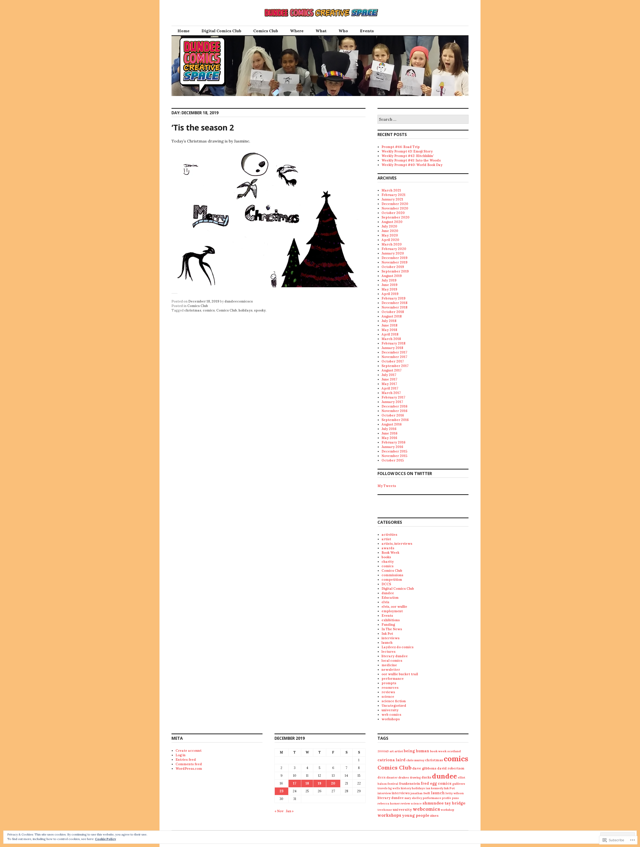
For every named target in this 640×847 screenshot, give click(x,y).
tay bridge (455, 803)
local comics (392, 660)
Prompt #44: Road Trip (401, 147)
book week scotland (445, 751)
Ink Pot (387, 634)
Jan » (290, 811)
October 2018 (393, 312)
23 (282, 791)
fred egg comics (436, 783)
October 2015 (393, 460)
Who (343, 30)
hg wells (394, 788)
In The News (392, 629)
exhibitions (391, 620)
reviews (388, 692)
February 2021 (394, 195)
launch (387, 642)
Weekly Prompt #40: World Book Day (412, 165)
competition (392, 580)
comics (209, 310)
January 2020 (393, 253)
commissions (392, 575)
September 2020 (396, 217)
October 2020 (393, 213)
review (405, 803)
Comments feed (189, 764)
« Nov (279, 811)
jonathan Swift (420, 793)
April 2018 (390, 334)
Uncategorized (394, 706)
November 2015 (394, 456)
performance (393, 678)
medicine (389, 665)
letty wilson (455, 793)
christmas (192, 310)
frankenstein (409, 784)
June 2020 (390, 231)
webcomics (426, 809)
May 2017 (389, 384)
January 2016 (392, 447)
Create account (189, 750)
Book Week (390, 552)
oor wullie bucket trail (400, 674)
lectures (389, 652)
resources (390, 688)
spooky (260, 310)
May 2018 (389, 330)
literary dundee (395, 656)
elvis (385, 602)
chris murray (415, 760)
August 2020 (392, 222)
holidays (245, 310)
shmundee (433, 803)
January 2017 (392, 402)
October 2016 (393, 415)
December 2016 (395, 406)
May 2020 (390, 235)
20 (333, 783)
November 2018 (395, 307)
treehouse (385, 810)
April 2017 (390, 388)
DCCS (386, 584)
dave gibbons (424, 768)
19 (319, 783)
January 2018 (392, 348)
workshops (391, 719)
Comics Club (265, 30)
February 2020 (394, 249)
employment (392, 611)
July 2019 (389, 280)
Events (367, 30)
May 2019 (389, 289)
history (406, 788)
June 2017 (389, 379)
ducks (426, 777)
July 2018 (389, 321)
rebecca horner (389, 803)
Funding (388, 624)
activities (389, 534)
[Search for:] (423, 120)
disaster (392, 777)
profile (446, 798)
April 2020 (390, 240)
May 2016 (389, 438)
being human (416, 750)
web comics (391, 714)
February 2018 (394, 343)
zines (434, 816)
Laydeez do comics (398, 647)
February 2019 (394, 298)
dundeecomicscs (238, 301)
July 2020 (389, 226)
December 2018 (395, 303)
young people (415, 815)
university (390, 710)
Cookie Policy (105, 839)
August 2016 (392, 424)
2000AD (383, 751)
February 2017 (393, 397)
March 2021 (391, 190)
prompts (389, 683)
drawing (415, 777)
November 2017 (394, 357)
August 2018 (392, 316)
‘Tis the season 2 (203, 127)
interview (384, 793)
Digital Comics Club (221, 30)
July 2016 (389, 429)
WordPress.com (189, 768)
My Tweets (387, 486)
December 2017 (394, 352)
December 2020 (395, 204)
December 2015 (394, 451)
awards (388, 548)
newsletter (391, 670)
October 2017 (393, 361)
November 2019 (395, 262)
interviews (391, 638)
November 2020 (395, 208)
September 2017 (395, 366)
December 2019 (395, 258)
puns (455, 798)
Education (390, 598)
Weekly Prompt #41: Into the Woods (411, 160)
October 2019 (393, 267)
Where (297, 30)
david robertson (450, 768)
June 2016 (390, 433)
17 (294, 783)
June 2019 (390, 285)
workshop (447, 810)
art (392, 751)
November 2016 (395, 411)
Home (184, 30)
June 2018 (390, 325)
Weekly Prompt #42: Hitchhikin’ (408, 156)
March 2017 (391, 393)
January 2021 (392, 199)
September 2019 (395, 271)
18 (307, 783)
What (321, 30)
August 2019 (392, 276)
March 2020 (392, 244)
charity (388, 562)
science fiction (394, 701)
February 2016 (394, 442)
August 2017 (392, 370)
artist (386, 539)
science (388, 696)
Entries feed (186, 760)
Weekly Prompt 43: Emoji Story (407, 151)
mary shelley (413, 798)
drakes (403, 777)
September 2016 (395, 420)
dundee (388, 593)
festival (393, 784)
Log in (181, 755)
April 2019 (390, 294)
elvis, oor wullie (394, 606)
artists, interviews (397, 544)
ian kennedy (434, 788)
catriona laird (392, 760)
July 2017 (389, 375)
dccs (382, 777)
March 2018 (391, 339)
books (386, 557)
